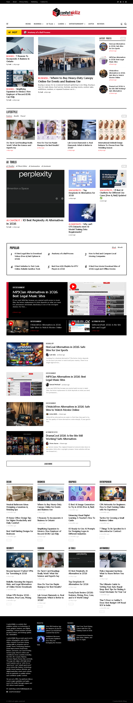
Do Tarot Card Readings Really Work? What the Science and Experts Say (19, 145)
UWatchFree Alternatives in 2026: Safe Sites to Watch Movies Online (117, 74)
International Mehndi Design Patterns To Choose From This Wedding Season (110, 145)
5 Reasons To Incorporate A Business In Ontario (17, 59)
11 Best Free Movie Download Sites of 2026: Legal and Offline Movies (104, 267)
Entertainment (19, 287)
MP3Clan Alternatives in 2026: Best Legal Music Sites (117, 59)
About (15, 2)
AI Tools (49, 24)
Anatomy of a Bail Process (62, 253)
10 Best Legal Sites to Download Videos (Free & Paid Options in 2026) (56, 32)
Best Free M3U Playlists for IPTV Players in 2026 (65, 267)
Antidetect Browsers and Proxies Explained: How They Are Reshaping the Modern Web (49, 641)
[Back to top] (128, 698)
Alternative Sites (98, 321)
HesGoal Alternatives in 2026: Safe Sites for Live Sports (117, 46)
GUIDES (61, 24)
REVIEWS (100, 24)
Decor (8, 481)
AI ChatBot (13, 220)
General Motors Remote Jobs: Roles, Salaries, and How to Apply (84, 637)
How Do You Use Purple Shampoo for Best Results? (48, 144)
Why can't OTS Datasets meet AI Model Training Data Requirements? (80, 228)
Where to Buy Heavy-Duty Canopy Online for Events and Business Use (65, 79)
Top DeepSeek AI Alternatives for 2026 (82, 193)
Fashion (41, 548)
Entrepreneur (105, 481)
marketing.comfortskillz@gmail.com (20, 689)
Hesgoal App (50, 343)
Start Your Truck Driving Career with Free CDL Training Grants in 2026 (84, 628)
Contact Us (44, 2)
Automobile (105, 548)
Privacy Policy (24, 2)
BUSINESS (37, 24)
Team (8, 2)
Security (10, 548)
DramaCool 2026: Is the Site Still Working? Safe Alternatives (117, 88)
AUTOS (91, 24)
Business (43, 78)
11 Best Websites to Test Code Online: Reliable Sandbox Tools (27, 267)
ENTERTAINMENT (76, 24)
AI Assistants (75, 224)
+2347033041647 (14, 692)
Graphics (72, 481)
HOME (28, 24)
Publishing (34, 2)
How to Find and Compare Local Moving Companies (102, 254)
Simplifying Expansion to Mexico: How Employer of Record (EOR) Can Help (18, 93)
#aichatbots (75, 190)
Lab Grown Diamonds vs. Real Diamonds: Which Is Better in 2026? (80, 145)
